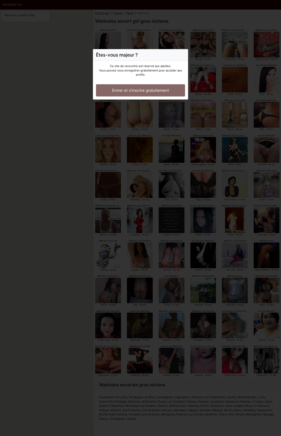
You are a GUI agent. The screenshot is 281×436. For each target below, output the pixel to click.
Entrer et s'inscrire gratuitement (140, 90)
